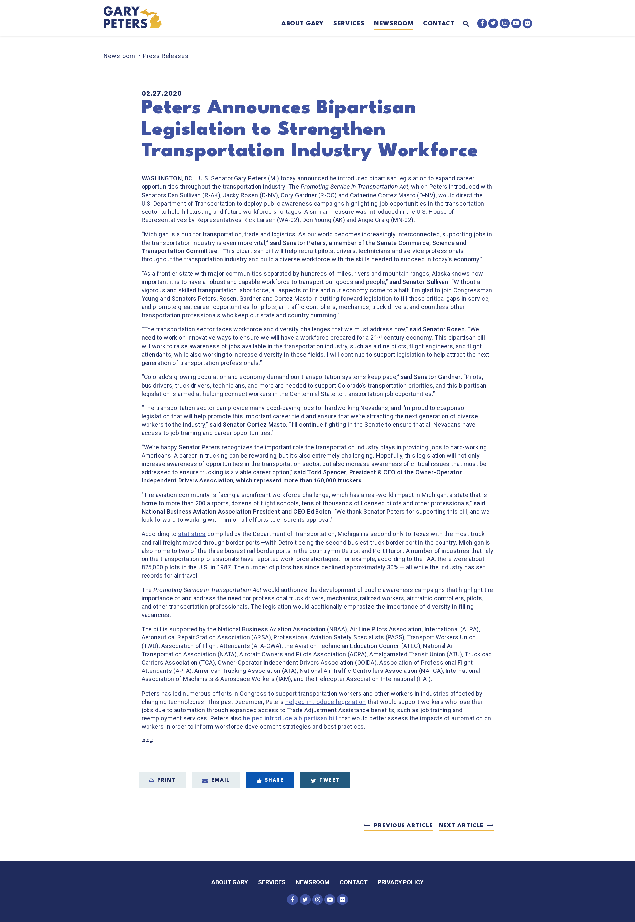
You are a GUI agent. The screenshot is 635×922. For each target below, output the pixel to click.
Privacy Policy (401, 882)
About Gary (302, 24)
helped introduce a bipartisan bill (290, 718)
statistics (192, 533)
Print (166, 780)
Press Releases (166, 55)
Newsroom (393, 24)
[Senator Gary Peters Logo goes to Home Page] (137, 18)
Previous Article (403, 825)
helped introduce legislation (325, 701)
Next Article (461, 825)
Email (220, 780)
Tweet (329, 780)
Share (274, 780)
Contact (438, 24)
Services (348, 24)
